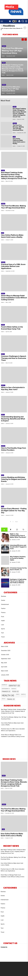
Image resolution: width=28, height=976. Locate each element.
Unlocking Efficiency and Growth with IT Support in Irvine (18, 546)
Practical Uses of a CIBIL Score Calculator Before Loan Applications (13, 266)
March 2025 (4, 671)
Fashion (3, 445)
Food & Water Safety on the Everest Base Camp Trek (12, 328)
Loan (14, 136)
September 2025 (6, 658)
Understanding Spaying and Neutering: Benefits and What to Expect (13, 419)
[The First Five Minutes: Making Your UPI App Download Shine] (6, 128)
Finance (4, 46)
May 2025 (4, 662)
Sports (3, 293)
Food (2, 475)
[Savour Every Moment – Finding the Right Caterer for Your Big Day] (14, 496)
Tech (2, 633)
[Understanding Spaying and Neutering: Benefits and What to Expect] (14, 404)
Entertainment (5, 604)
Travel (3, 62)
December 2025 (5, 650)
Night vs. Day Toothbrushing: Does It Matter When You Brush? (18, 535)
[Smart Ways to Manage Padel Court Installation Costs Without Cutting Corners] (14, 283)
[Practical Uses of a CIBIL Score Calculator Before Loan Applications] (14, 252)
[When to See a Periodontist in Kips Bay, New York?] (14, 375)
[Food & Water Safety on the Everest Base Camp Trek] (14, 314)
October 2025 (5, 654)
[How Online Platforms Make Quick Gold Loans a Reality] (6, 141)
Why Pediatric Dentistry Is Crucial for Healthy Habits (18, 558)
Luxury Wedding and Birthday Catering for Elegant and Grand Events (13, 479)
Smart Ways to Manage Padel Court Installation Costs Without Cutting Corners (14, 298)
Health (2, 354)
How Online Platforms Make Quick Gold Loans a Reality (19, 141)
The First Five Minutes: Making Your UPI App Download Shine (12, 50)
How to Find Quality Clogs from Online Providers (13, 449)
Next (16, 521)
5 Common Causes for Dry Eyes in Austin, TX (18, 568)
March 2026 (4, 646)
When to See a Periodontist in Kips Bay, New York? (13, 388)
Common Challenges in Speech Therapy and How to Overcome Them (13, 358)
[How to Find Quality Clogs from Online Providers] (14, 435)
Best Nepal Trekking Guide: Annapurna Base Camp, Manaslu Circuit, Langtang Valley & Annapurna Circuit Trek (13, 69)
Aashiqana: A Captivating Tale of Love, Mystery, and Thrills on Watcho (18, 581)
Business (3, 596)
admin (3, 56)
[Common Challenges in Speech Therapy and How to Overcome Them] (14, 343)
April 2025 (4, 666)
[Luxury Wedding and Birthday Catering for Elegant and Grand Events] (14, 464)
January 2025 (5, 675)
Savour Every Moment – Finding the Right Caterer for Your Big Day (14, 511)
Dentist (3, 385)
